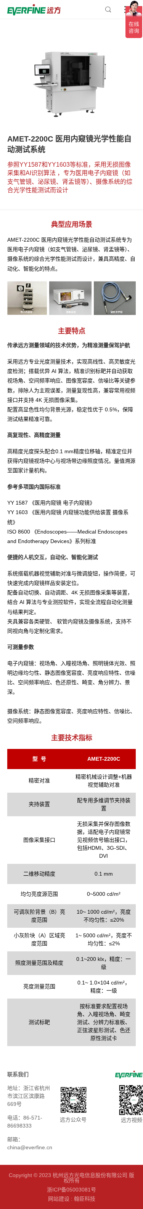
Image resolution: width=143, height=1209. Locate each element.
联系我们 (18, 1074)
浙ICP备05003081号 (71, 1189)
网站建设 (58, 1198)
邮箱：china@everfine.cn (29, 1143)
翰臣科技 (84, 1198)
